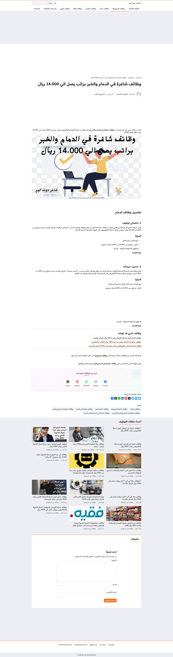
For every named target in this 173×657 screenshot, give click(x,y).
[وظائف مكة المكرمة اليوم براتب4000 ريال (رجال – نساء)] (86, 439)
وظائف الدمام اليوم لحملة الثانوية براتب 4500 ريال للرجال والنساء (117, 338)
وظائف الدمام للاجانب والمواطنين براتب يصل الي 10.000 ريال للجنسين (115, 346)
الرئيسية (138, 77)
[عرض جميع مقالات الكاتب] (138, 94)
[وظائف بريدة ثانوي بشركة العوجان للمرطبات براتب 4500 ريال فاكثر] (123, 518)
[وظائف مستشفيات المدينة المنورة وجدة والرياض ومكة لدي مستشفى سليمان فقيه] (86, 518)
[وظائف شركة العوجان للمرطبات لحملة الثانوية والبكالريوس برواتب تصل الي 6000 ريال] (49, 518)
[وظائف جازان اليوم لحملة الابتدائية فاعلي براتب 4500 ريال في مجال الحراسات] (49, 492)
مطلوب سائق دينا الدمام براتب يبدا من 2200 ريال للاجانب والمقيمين (116, 342)
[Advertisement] (86, 28)
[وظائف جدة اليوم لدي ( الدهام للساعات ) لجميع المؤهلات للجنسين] (123, 465)
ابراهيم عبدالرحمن (122, 94)
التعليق (114, 560)
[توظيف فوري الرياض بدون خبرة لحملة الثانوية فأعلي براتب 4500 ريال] (49, 439)
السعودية (131, 77)
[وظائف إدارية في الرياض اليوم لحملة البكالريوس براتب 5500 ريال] (123, 439)
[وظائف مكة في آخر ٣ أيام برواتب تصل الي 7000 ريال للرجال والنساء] (123, 492)
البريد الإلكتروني (111, 592)
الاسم (114, 584)
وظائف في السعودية (125, 449)
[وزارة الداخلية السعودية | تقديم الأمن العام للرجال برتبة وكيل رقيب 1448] (86, 492)
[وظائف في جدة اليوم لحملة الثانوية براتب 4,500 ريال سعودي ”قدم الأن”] (49, 465)
